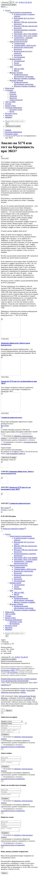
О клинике (9, 90)
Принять (8, 710)
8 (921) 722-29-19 (25, 2)
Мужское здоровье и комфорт (25, 86)
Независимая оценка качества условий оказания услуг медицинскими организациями (19, 680)
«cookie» (29, 698)
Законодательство (16, 100)
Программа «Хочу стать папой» (25, 36)
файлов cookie (15, 668)
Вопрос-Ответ (10, 106)
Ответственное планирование (21, 12)
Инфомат (8, 117)
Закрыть (4, 873)
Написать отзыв (9, 528)
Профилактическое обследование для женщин (24, 75)
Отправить (5, 734)
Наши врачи (9, 88)
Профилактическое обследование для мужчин (23, 83)
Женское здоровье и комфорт (24, 78)
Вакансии (13, 98)
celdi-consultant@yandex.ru (15, 453)
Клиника (13, 94)
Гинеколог (18, 65)
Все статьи (5, 508)
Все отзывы (19, 528)
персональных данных (8, 670)
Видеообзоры (15, 624)
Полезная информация (13, 108)
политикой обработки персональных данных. (18, 691)
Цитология (18, 55)
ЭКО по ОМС (19, 69)
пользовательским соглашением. (13, 747)
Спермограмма (19, 43)
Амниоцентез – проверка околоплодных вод (23, 38)
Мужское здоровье (16, 80)
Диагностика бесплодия (18, 41)
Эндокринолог (19, 61)
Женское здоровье (16, 73)
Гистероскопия (19, 57)
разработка (5, 685)
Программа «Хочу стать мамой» (26, 34)
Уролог (16, 63)
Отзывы (8, 104)
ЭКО (11, 67)
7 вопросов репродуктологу (11, 417)
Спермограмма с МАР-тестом (25, 45)
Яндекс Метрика (12, 672)
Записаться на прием (9, 5)
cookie (22, 690)
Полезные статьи (16, 109)
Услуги (7, 10)
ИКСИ (16, 71)
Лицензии (13, 96)
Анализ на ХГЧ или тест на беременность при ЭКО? (16, 488)
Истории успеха (11, 113)
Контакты (8, 115)
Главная (8, 130)
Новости (13, 92)
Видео (12, 111)
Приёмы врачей (15, 59)
